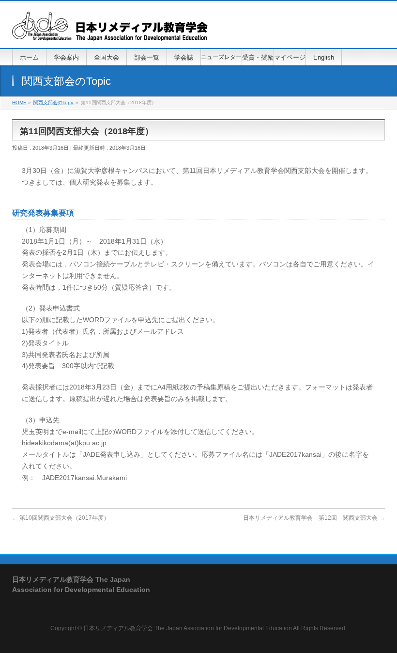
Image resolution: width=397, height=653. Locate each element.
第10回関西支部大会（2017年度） (60, 517)
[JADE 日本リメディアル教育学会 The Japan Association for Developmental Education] (110, 29)
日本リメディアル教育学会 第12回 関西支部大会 (314, 517)
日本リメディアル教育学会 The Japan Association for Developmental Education (187, 628)
